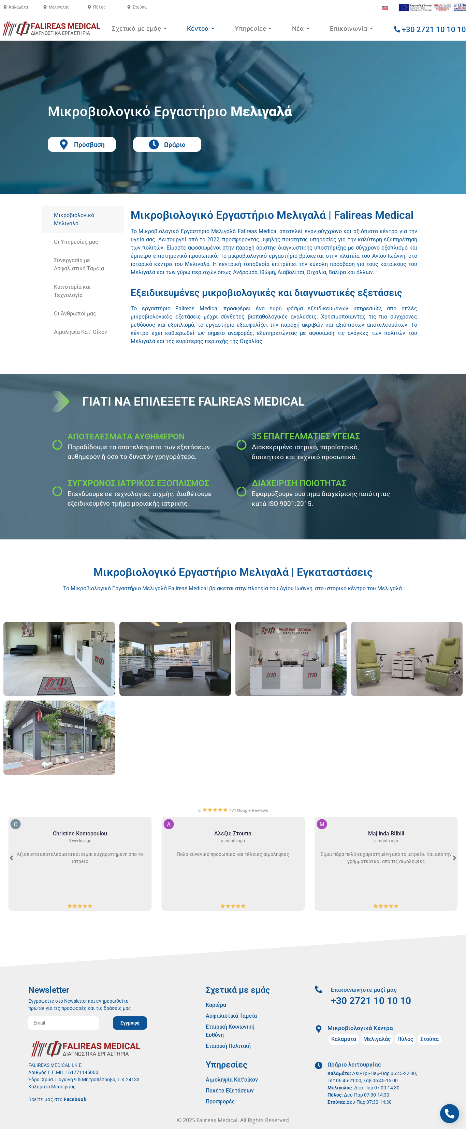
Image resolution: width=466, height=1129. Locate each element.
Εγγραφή (130, 1023)
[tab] (83, 219)
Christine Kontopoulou (75, 833)
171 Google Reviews (249, 810)
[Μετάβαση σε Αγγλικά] (384, 7)
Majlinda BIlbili (381, 833)
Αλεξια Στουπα (228, 833)
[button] (454, 857)
